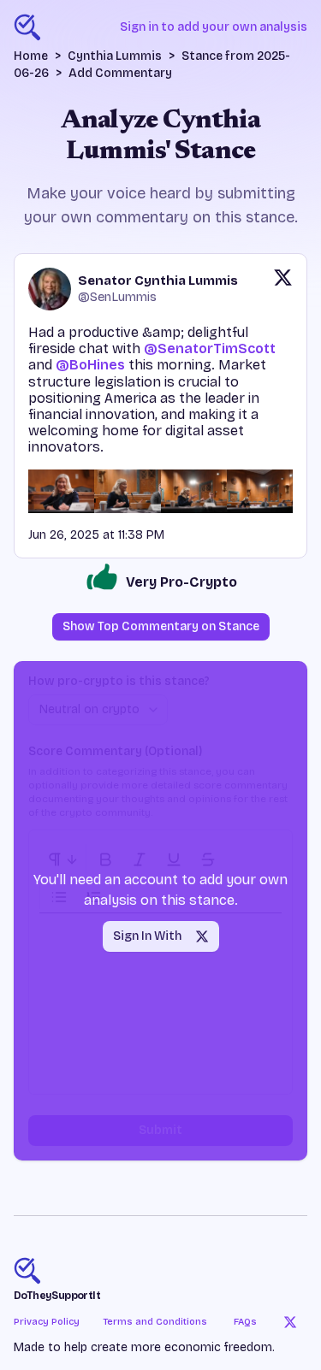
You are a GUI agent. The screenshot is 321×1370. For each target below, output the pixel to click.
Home (31, 56)
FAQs (245, 1321)
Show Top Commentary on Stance (160, 626)
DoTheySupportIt (57, 1296)
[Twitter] (290, 1322)
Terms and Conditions (155, 1321)
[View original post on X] (283, 289)
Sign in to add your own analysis (213, 27)
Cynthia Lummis (115, 56)
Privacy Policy (47, 1321)
